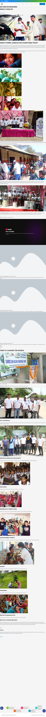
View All (1, 636)
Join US (1, 627)
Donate (39, 1)
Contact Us (42, 1)
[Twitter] (7, 1)
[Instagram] (6, 1)
